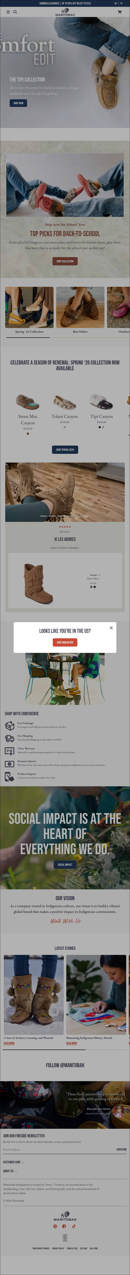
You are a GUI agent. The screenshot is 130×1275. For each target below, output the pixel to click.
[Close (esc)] (111, 628)
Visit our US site (65, 642)
